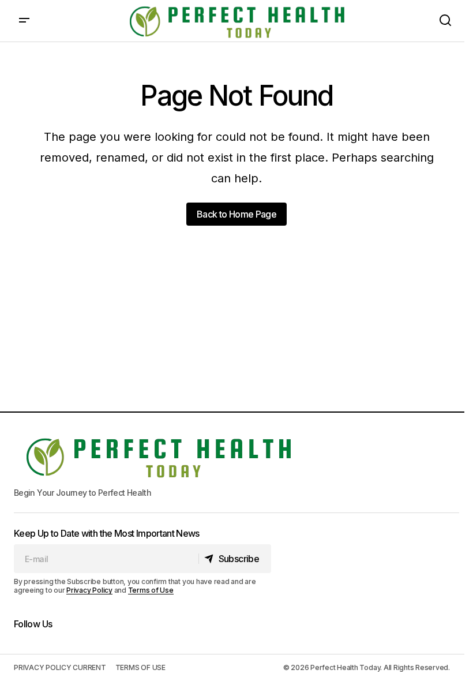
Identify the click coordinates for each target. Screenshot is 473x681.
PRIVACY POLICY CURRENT (60, 667)
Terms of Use (151, 590)
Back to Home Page (236, 214)
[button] (24, 21)
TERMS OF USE (140, 667)
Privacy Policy (89, 590)
